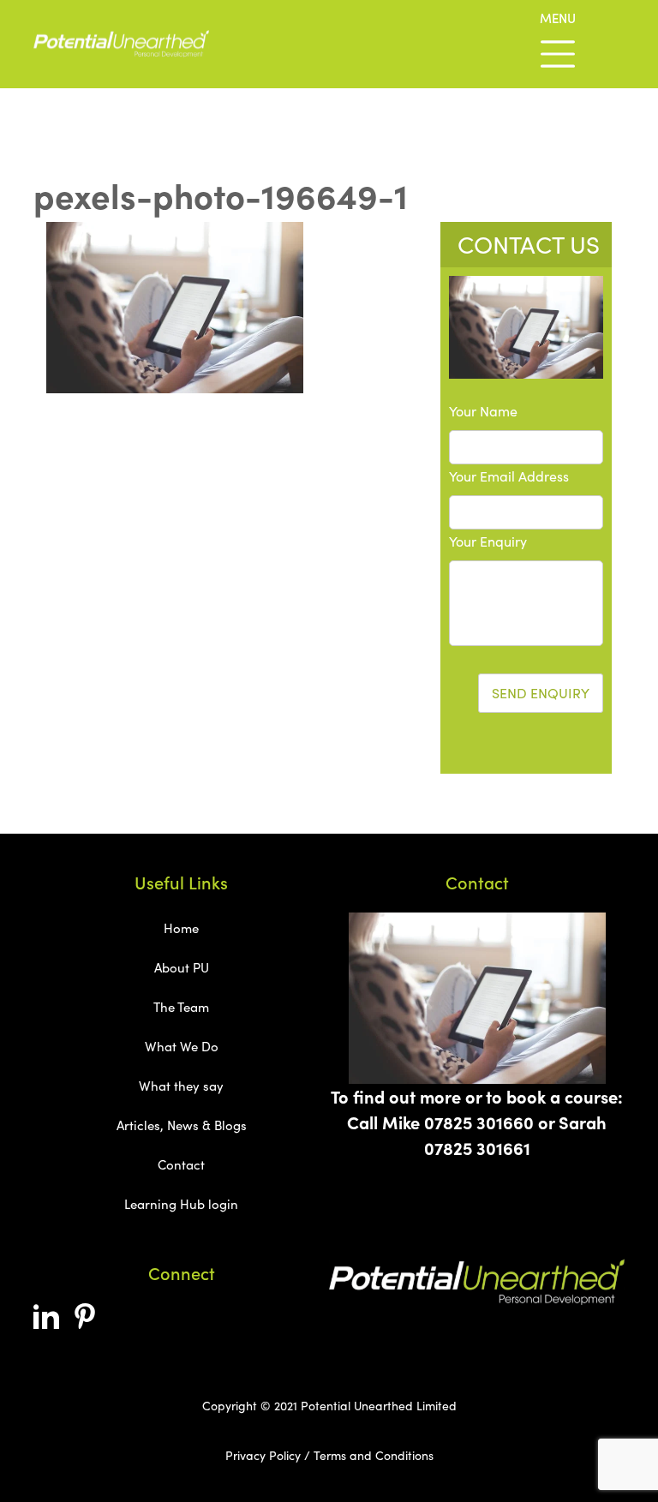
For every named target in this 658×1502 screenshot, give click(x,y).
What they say (181, 1085)
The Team (181, 1006)
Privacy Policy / (267, 1455)
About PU (181, 967)
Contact (181, 1164)
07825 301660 (479, 1122)
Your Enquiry (488, 541)
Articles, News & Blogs (182, 1125)
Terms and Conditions (374, 1455)
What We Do (181, 1046)
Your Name (483, 411)
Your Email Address (509, 476)
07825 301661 (477, 1147)
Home (181, 928)
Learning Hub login (181, 1203)
